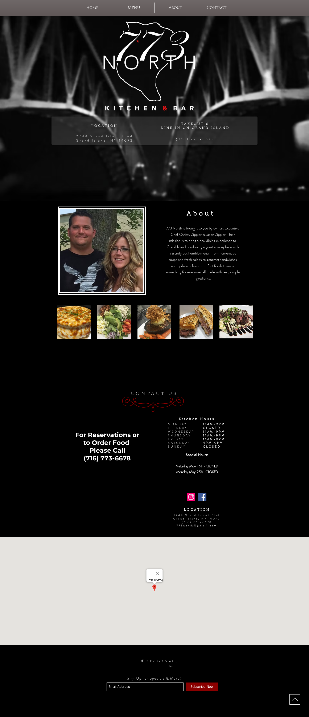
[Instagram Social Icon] (191, 497)
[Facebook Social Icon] (202, 497)
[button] (133, 8)
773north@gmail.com (197, 525)
